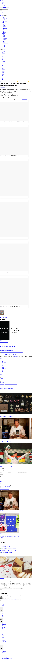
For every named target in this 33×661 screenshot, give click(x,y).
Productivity (5, 38)
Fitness (4, 34)
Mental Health (4, 641)
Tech (4, 45)
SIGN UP (1, 597)
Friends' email (2, 588)
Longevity (4, 36)
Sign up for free (16, 356)
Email (9, 472)
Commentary (5, 28)
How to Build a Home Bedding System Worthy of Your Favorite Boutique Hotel (9, 354)
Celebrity (4, 27)
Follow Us (1, 7)
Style (2, 3)
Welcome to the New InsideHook (4, 342)
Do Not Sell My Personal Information (7, 658)
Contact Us (3, 652)
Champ (3, 616)
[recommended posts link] (5, 486)
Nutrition (4, 37)
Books (2, 629)
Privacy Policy (14, 599)
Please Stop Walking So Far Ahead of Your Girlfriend (8, 550)
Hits (2, 613)
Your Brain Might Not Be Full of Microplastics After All (6, 350)
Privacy (3, 655)
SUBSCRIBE (4, 362)
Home (4, 42)
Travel (4, 19)
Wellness (3, 4)
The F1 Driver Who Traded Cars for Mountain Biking (6, 388)
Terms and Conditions (7, 599)
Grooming (4, 32)
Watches (4, 31)
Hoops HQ (3, 5)
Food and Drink (5, 43)
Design (4, 24)
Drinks (4, 17)
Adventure (3, 53)
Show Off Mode (5, 20)
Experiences (3, 1)
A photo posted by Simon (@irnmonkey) (9, 121)
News (4, 29)
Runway (3, 635)
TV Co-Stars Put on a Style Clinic (5, 546)
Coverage (3, 614)
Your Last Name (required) (11, 585)
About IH (3, 650)
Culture (3, 2)
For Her (4, 44)
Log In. (6, 363)
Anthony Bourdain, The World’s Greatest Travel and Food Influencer (8, 384)
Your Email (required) (11, 583)
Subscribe (4, 7)
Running (4, 39)
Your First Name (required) (11, 584)
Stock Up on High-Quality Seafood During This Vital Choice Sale (9, 554)
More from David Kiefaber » (4, 317)
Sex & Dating (5, 21)
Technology (1, 533)
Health (4, 35)
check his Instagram (24, 99)
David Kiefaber (3, 87)
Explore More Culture (3, 540)
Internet (4, 26)
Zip (8, 473)
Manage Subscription (4, 657)
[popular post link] (7, 377)
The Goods (3, 40)
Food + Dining (5, 18)
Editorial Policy (4, 651)
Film (2, 56)
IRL (2, 615)
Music (4, 25)
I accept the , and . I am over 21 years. (11, 599)
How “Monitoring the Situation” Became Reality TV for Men (7, 346)
